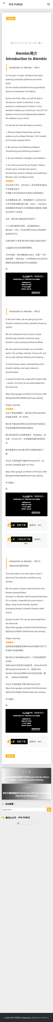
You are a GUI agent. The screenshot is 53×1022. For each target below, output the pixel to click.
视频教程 (10, 18)
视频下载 (21, 524)
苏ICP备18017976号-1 (40, 1017)
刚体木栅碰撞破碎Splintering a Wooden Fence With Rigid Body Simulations (26, 791)
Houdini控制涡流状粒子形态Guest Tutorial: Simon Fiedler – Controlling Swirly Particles (26, 775)
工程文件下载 (23, 539)
